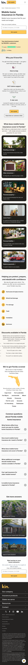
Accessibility (4, 628)
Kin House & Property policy (7, 642)
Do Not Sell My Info (6, 623)
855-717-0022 (14, 566)
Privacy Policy (5, 621)
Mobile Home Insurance (10, 7)
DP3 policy (20, 646)
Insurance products (10, 596)
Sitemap (3, 626)
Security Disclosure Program (7, 619)
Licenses (4, 630)
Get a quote (11, 2)
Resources (6, 603)
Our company (7, 592)
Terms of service (5, 616)
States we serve (8, 599)
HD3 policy (6, 645)
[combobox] (14, 27)
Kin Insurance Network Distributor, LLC (14, 654)
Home (3, 7)
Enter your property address (9, 24)
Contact (5, 607)
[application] (24, 661)
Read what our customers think (14, 115)
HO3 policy (9, 651)
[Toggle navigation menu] (25, 2)
